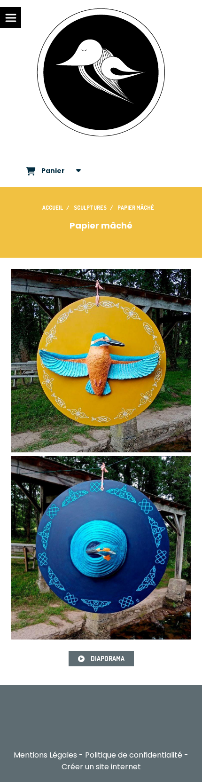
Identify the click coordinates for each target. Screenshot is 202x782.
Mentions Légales (45, 755)
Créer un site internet (101, 766)
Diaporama (106, 659)
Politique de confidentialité (133, 755)
